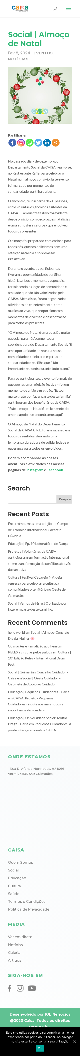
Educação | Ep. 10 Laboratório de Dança (38, 543)
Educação (17, 878)
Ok (40, 1048)
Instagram (34, 470)
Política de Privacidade (28, 909)
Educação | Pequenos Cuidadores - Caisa (38, 692)
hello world (16, 632)
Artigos (14, 960)
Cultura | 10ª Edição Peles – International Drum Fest (39, 658)
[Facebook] (12, 143)
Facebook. (55, 470)
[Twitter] (38, 143)
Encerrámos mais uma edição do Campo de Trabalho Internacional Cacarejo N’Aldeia (38, 529)
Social (13, 870)
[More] (56, 143)
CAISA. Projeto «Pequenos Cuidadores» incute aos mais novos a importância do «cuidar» (35, 704)
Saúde (13, 894)
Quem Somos (20, 862)
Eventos (43, 53)
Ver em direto (20, 937)
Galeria (14, 953)
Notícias (18, 59)
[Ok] (74, 1041)
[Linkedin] (47, 143)
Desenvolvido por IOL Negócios (40, 1014)
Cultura (14, 886)
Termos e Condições (27, 901)
